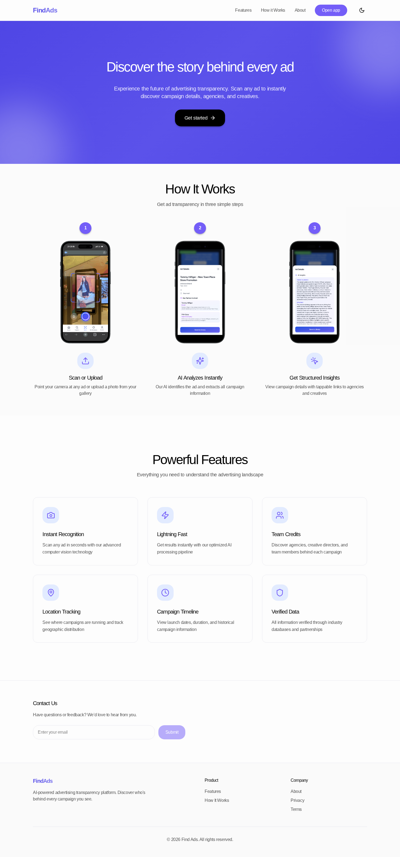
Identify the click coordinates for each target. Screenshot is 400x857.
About (300, 10)
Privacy (297, 800)
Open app (331, 10)
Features (243, 10)
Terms (296, 809)
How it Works (273, 10)
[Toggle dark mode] (361, 10)
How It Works (217, 800)
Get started (196, 118)
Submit (172, 732)
